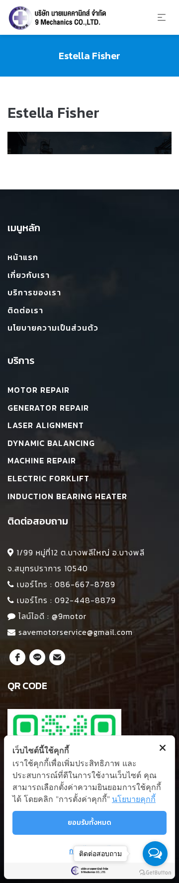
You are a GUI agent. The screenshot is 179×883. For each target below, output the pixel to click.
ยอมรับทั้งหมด (89, 822)
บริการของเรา (34, 292)
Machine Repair (41, 460)
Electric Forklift (48, 478)
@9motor (69, 616)
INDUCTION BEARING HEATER (67, 496)
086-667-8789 (85, 584)
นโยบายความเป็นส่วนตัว (52, 328)
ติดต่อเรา (25, 310)
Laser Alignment (45, 425)
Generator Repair (48, 408)
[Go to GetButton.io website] (155, 873)
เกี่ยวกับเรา (28, 275)
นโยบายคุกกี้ (134, 799)
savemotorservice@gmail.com (75, 632)
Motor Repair (38, 390)
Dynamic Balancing (51, 443)
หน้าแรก (22, 257)
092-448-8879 (85, 600)
